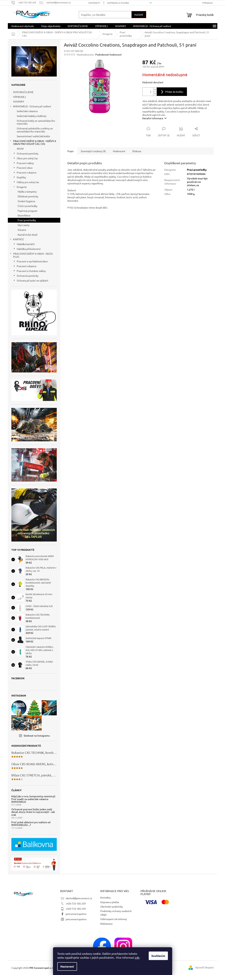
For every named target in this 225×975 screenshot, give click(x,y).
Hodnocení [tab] (119, 151)
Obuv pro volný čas (27, 158)
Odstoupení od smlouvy (113, 919)
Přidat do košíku (174, 91)
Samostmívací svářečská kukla (33, 136)
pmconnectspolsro (76, 913)
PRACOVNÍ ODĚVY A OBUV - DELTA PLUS (33, 255)
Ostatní (22, 229)
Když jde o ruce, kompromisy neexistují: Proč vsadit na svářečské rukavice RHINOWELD (33, 799)
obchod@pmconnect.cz (79, 898)
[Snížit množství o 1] (155, 94)
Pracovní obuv (25, 167)
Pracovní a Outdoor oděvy (31, 270)
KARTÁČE (18, 239)
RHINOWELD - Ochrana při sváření (32, 106)
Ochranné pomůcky (27, 153)
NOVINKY (18, 101)
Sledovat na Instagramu (37, 735)
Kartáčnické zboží (28, 234)
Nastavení (67, 966)
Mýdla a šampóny (27, 191)
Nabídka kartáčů (26, 244)
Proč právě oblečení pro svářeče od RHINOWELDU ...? (30, 823)
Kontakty (94, 2)
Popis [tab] (70, 151)
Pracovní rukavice (26, 172)
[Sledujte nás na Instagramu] (123, 946)
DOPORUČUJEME (23, 92)
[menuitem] (23, 26)
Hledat (138, 14)
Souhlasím (158, 956)
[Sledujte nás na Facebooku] (102, 946)
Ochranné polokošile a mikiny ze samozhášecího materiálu (35, 130)
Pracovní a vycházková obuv (32, 261)
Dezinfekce (24, 215)
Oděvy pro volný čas (28, 182)
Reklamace (106, 923)
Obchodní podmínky (111, 906)
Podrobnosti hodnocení (108, 54)
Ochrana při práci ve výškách (32, 280)
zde (137, 957)
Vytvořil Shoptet (204, 967)
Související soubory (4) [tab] (93, 151)
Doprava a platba (118, 2)
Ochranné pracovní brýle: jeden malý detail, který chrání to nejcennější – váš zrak (33, 812)
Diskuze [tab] (136, 151)
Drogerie (22, 186)
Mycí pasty (24, 225)
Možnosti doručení (152, 82)
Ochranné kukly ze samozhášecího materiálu (36, 122)
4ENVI (20, 148)
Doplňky (21, 177)
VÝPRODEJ (19, 96)
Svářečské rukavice (27, 111)
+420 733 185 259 (76, 903)
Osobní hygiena (26, 201)
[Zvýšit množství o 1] (155, 90)
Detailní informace (152, 118)
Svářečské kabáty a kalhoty (31, 115)
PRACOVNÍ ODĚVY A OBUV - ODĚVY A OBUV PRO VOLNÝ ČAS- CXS (34, 142)
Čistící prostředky (27, 205)
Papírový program (27, 210)
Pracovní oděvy (25, 163)
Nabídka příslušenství (29, 248)
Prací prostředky (27, 220)
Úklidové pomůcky (28, 196)
